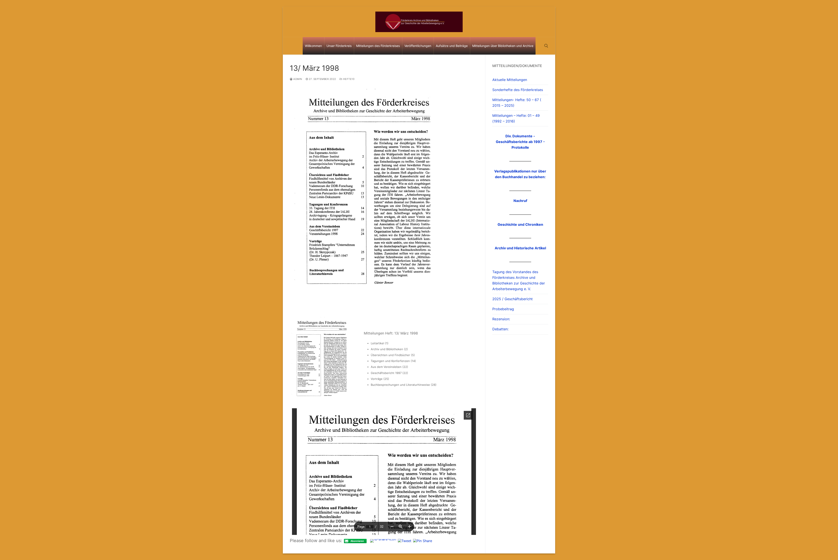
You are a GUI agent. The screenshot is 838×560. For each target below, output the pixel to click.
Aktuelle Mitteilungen (509, 80)
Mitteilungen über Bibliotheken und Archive (502, 46)
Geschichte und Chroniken (520, 224)
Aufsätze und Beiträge (452, 46)
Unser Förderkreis (339, 46)
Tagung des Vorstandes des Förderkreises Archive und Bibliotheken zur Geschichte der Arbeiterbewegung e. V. (518, 280)
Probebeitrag (503, 309)
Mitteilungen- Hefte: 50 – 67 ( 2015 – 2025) (516, 103)
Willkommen (313, 46)
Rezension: (501, 319)
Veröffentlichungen (417, 46)
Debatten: (500, 329)
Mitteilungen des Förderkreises (378, 46)
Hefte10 (348, 79)
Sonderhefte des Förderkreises (517, 90)
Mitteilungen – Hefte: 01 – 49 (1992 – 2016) (516, 118)
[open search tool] (546, 46)
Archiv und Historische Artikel (520, 248)
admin (297, 79)
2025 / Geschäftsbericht (512, 299)
